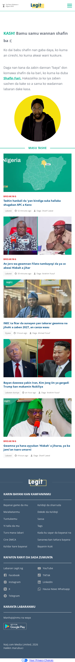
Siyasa (8, 333)
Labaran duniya (12, 392)
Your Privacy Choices (41, 660)
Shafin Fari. (12, 78)
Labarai (8, 211)
